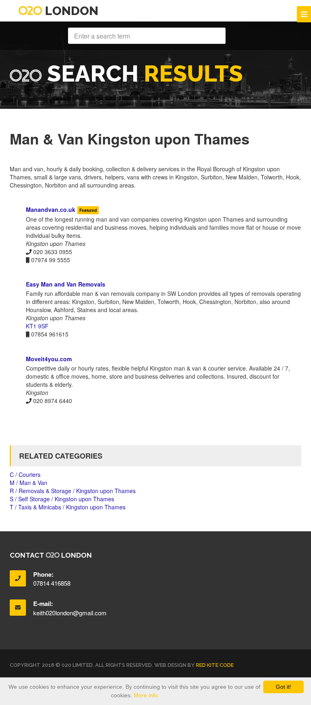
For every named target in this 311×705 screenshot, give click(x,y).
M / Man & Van (28, 483)
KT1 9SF (37, 326)
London (70, 11)
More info (146, 695)
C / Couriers (25, 474)
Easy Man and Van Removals (65, 284)
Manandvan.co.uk (50, 209)
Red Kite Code (215, 665)
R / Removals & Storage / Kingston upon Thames (73, 491)
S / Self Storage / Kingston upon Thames (62, 499)
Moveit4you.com (49, 359)
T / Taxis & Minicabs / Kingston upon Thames (68, 507)
